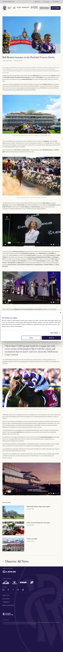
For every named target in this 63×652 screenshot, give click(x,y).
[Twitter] (13, 590)
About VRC (10, 8)
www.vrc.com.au (7, 457)
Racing (19, 7)
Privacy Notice (5, 619)
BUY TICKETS (55, 8)
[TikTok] (23, 590)
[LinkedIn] (3, 590)
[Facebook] (8, 590)
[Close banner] (60, 312)
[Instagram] (18, 590)
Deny (31, 337)
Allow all (51, 337)
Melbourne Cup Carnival (34, 7)
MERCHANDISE (44, 8)
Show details (54, 332)
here (20, 326)
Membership (25, 7)
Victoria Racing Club (8, 1)
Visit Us (14, 8)
